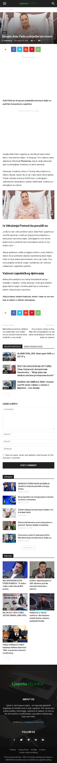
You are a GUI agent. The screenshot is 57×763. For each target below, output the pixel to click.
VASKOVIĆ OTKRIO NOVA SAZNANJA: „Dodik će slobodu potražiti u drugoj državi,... (34, 486)
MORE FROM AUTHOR (33, 347)
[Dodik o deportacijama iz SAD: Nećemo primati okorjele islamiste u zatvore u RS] (42, 569)
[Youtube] (42, 740)
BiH (4, 609)
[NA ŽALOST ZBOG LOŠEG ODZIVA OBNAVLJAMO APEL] (15, 601)
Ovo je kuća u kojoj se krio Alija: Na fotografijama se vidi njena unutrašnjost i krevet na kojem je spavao (41, 333)
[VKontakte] (35, 740)
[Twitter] (21, 740)
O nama (42, 750)
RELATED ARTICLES (12, 347)
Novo (32, 577)
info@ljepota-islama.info (33, 722)
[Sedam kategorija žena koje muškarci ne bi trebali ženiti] (9, 513)
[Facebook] (14, 740)
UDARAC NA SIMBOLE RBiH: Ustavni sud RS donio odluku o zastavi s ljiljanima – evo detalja (35, 385)
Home (3, 9)
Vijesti (10, 9)
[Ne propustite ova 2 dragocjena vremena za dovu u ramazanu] (9, 500)
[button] (53, 3)
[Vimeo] (28, 740)
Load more (27, 547)
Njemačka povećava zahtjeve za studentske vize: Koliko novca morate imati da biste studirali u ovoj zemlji (15, 333)
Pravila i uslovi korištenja (28, 752)
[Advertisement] (28, 77)
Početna (13, 750)
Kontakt (34, 750)
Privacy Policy (23, 750)
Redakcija (8, 41)
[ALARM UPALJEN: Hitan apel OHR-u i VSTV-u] (9, 356)
